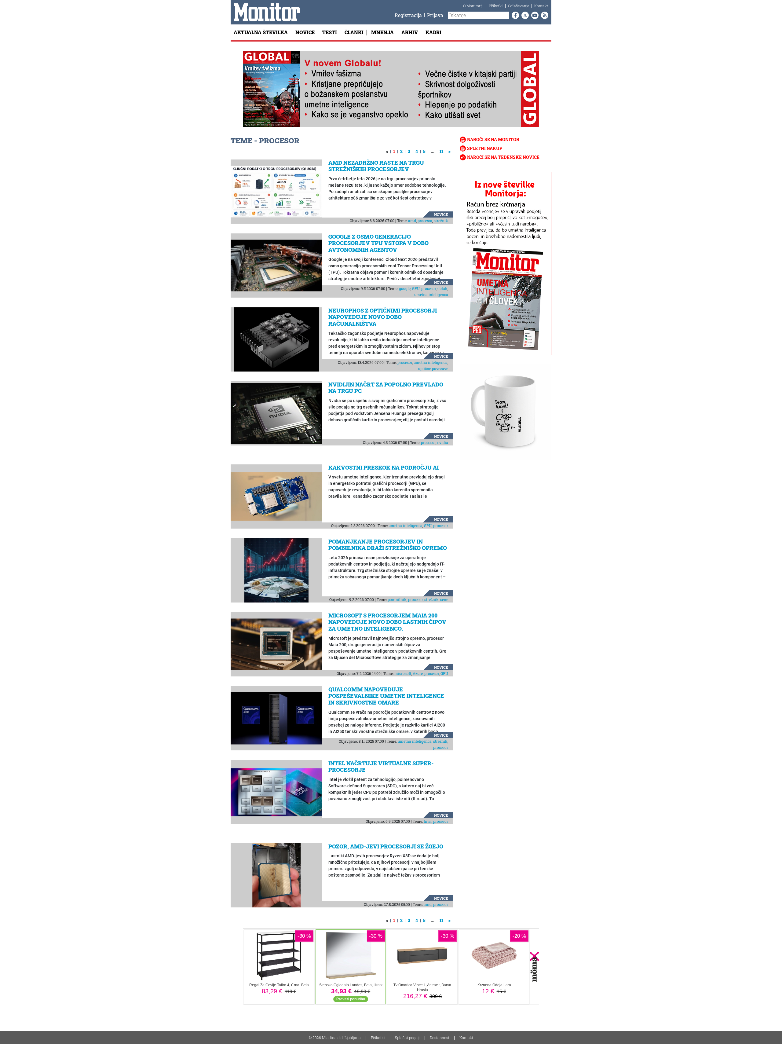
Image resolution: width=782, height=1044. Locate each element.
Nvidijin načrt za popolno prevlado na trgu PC (385, 388)
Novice (305, 32)
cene (444, 599)
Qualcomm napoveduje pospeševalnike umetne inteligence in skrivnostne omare (386, 696)
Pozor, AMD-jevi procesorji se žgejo (385, 846)
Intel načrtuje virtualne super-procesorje (380, 767)
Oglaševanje (518, 5)
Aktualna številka (261, 32)
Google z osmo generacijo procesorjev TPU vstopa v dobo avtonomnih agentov (378, 243)
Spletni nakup (484, 148)
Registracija (408, 15)
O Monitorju (473, 5)
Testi (329, 32)
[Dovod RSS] (543, 15)
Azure (418, 673)
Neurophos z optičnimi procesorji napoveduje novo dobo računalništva (382, 317)
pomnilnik (397, 599)
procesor (425, 220)
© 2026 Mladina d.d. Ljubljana (335, 1037)
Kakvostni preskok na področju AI (383, 467)
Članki (354, 32)
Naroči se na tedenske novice (503, 157)
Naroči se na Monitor (493, 139)
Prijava (435, 15)
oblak (442, 288)
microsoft (402, 673)
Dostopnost (439, 1037)
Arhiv (409, 32)
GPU (416, 288)
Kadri (433, 32)
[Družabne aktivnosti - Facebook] (514, 15)
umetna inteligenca (431, 294)
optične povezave (433, 368)
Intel (428, 821)
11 (441, 151)
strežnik (441, 220)
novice (441, 214)
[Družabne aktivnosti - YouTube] (534, 15)
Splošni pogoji (407, 1037)
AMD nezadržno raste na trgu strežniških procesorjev (376, 166)
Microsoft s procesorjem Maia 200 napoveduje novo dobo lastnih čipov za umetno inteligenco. (387, 622)
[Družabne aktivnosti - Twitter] (524, 15)
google (405, 288)
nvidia (442, 442)
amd (412, 220)
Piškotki (496, 5)
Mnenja (382, 32)
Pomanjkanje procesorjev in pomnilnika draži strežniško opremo (387, 545)
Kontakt (541, 5)
